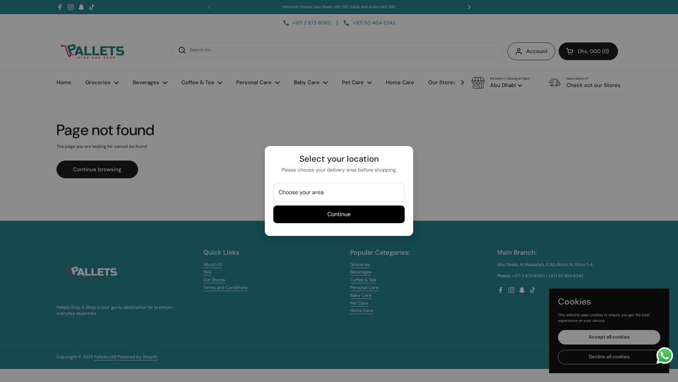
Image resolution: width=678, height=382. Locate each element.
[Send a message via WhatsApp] (664, 355)
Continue (339, 214)
